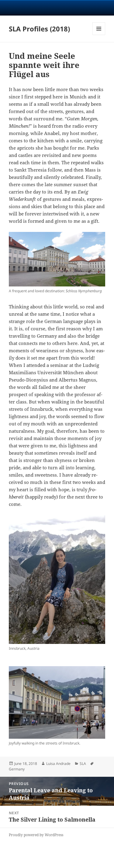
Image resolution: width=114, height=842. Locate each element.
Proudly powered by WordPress (36, 834)
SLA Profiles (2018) (39, 28)
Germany (17, 769)
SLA (83, 763)
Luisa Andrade (58, 763)
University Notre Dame (57, 7)
